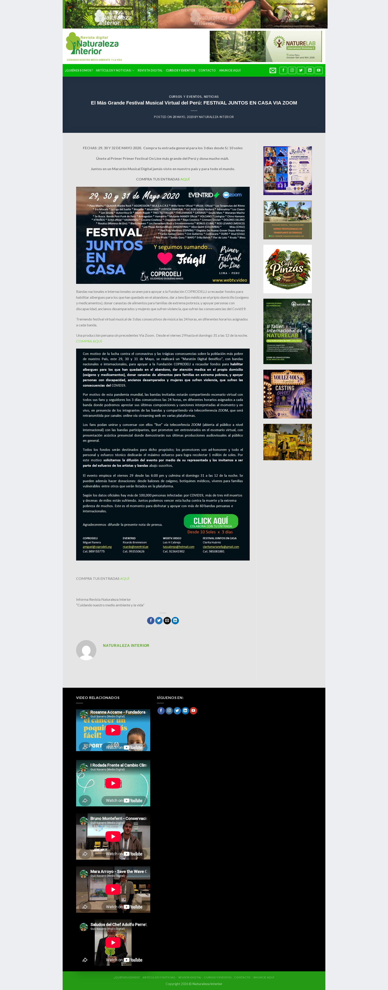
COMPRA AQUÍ (89, 341)
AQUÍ (185, 179)
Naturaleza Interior (216, 117)
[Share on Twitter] (159, 621)
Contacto (207, 70)
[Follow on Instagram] (292, 70)
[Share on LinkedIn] (175, 621)
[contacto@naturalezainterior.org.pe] (273, 70)
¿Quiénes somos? (79, 70)
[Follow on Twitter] (301, 70)
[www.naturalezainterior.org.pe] (91, 46)
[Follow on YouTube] (319, 70)
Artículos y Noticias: (113, 70)
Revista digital (150, 70)
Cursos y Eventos (180, 70)
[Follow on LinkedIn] (310, 70)
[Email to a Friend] (167, 621)
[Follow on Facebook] (283, 70)
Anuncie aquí (230, 70)
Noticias (211, 96)
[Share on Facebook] (150, 621)
